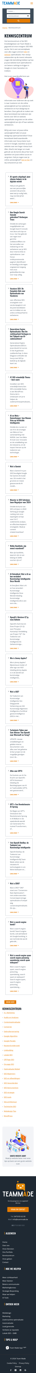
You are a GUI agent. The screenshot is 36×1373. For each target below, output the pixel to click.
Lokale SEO (8, 1055)
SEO (25, 52)
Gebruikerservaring (11, 1031)
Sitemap (18, 1366)
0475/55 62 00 (19, 1216)
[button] (18, 1209)
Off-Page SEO (9, 1059)
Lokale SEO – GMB (9, 1333)
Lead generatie (8, 1326)
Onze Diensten (8, 1249)
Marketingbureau (9, 1287)
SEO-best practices (11, 1088)
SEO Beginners (9, 1074)
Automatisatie (7, 1323)
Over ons (5, 1245)
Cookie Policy (12, 1363)
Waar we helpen (8, 1294)
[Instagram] (15, 1370)
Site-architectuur (10, 1102)
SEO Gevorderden (11, 1083)
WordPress (8, 1116)
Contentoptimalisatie (12, 1022)
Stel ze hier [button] (25, 160)
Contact (5, 1262)
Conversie (8, 1027)
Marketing (6, 1316)
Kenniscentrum (8, 1255)
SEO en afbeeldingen (12, 1078)
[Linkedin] (20, 1370)
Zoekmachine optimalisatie (12, 1320)
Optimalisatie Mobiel (12, 1069)
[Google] (25, 1370)
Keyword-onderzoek (12, 1045)
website (7, 54)
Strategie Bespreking (10, 1291)
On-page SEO (9, 1064)
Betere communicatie (10, 1284)
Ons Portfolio (7, 1252)
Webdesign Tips (10, 1111)
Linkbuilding (8, 1050)
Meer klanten (7, 1281)
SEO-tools (7, 1097)
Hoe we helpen (13, 1269)
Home (4, 28)
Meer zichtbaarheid (10, 1277)
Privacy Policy (24, 1363)
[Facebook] (10, 1370)
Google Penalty (10, 1041)
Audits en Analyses (11, 1017)
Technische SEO (10, 1106)
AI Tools (5, 1298)
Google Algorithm (11, 1036)
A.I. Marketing (9, 1013)
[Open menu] (31, 3)
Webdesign (6, 1313)
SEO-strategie (9, 1092)
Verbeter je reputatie (10, 1330)
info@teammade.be (20, 1219)
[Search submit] (18, 21)
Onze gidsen (7, 1259)
